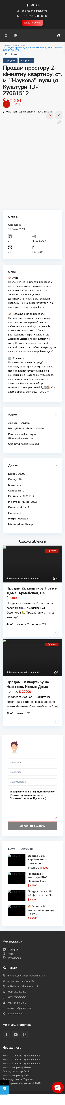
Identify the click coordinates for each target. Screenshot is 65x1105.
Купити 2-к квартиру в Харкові (21, 1059)
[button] (59, 122)
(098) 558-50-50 (16, 992)
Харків (22, 111)
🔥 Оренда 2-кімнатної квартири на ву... (41, 910)
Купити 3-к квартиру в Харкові (21, 1063)
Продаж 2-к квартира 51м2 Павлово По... (37, 877)
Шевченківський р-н (39, 111)
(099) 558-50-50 (16, 997)
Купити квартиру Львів (17, 1067)
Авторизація (14, 1013)
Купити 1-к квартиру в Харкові (21, 1055)
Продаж (10, 60)
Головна (7, 45)
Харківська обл (30, 444)
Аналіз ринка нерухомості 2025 (21, 1083)
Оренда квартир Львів (16, 1071)
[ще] (15, 617)
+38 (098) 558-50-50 (34, 16)
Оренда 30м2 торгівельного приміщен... (37, 859)
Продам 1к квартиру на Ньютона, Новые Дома (27, 684)
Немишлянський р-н (20, 578)
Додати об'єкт (32, 22)
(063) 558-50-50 (16, 1002)
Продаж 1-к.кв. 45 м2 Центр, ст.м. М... (40, 893)
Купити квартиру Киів (16, 1075)
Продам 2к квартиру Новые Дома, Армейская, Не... (31, 590)
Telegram (13, 949)
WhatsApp (14, 958)
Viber (11, 954)
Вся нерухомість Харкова (18, 1079)
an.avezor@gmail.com (34, 10)
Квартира (20, 45)
